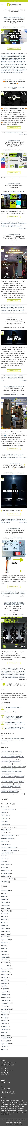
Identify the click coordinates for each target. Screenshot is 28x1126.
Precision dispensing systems (11, 677)
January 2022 (4, 997)
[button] (2, 5)
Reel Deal (3, 856)
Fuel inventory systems (6, 676)
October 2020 (5, 1041)
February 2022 (5, 994)
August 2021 (4, 1012)
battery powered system (11, 307)
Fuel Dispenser (18, 455)
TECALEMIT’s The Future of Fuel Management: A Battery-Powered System (14, 238)
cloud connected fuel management (11, 56)
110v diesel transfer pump (7, 751)
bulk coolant (4, 754)
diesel (8, 455)
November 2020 (5, 1038)
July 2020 (3, 1049)
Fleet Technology (11, 61)
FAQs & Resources (6, 1120)
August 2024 (4, 914)
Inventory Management (10, 17)
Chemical (6, 602)
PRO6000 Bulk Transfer (18, 604)
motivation (3, 378)
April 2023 (4, 954)
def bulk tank (16, 764)
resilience (15, 378)
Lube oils (22, 676)
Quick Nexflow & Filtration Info (13, 707)
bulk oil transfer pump (15, 761)
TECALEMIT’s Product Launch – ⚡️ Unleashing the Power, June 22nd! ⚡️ (14, 467)
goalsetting (16, 377)
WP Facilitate (18, 1124)
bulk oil (10, 759)
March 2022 (4, 992)
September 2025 (5, 890)
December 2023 (5, 934)
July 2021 (3, 1015)
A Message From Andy (7, 804)
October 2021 (5, 1006)
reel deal (3, 791)
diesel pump (14, 769)
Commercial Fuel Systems (13, 58)
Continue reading (14, 48)
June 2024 (4, 919)
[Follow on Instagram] (5, 1092)
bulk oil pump (16, 759)
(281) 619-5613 (5, 1089)
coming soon (23, 519)
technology (8, 522)
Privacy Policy (16, 1120)
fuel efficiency (15, 308)
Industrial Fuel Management (15, 67)
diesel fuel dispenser (6, 769)
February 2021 (5, 1029)
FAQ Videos (4, 821)
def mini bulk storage (6, 766)
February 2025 (5, 902)
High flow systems (16, 676)
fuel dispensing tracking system (17, 223)
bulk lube (21, 756)
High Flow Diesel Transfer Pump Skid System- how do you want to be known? (12, 741)
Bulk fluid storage (9, 673)
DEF (5, 455)
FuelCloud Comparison (15, 66)
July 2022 (3, 980)
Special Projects (5, 864)
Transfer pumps (20, 386)
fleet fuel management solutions (11, 674)
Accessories (4, 807)
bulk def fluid (4, 756)
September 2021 (5, 1009)
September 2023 (5, 940)
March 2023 (4, 957)
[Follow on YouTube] (13, 1092)
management (24, 520)
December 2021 (5, 1000)
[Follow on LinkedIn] (10, 1092)
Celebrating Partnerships (7, 809)
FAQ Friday (4, 818)
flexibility (3, 377)
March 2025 (4, 899)
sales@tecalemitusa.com (7, 1065)
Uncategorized (20, 17)
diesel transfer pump (6, 771)
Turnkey (20, 677)
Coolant (15, 673)
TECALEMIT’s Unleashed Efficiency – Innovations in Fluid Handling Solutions (14, 608)
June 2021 (4, 1018)
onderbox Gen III (22, 69)
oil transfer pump (16, 786)
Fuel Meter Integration (6, 62)
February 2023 (5, 960)
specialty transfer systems (12, 791)
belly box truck (17, 751)
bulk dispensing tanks (13, 756)
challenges (22, 375)
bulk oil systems (5, 761)
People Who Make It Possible (8, 847)
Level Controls (5, 833)
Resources (4, 859)
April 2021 (4, 1023)
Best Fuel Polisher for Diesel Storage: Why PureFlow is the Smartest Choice (15, 728)
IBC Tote (16, 781)
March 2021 (4, 1026)
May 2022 (4, 986)
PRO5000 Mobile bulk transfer (18, 669)
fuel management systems (7, 781)
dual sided (12, 455)
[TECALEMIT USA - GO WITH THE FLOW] (14, 4)
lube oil (3, 784)
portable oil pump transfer (17, 789)
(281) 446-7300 (5, 1082)
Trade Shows (4, 867)
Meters (2, 677)
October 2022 (5, 971)
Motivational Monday (6, 786)
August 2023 (4, 942)
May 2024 (4, 922)
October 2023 (5, 937)
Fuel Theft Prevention (19, 64)
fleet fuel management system (8, 774)
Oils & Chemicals (5, 844)
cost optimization (8, 308)
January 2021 (4, 1032)
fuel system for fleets (9, 64)
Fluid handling (22, 674)
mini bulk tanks (17, 784)
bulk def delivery (17, 754)
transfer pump (13, 794)
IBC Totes (21, 781)
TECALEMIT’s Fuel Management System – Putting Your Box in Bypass (14, 532)
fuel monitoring (4, 310)
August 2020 (4, 1046)
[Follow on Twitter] (8, 1092)
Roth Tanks (4, 861)
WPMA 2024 (4, 882)
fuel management (22, 308)
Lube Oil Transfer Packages (8, 835)
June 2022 (4, 983)
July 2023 (3, 945)
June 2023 (4, 948)
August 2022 (4, 977)
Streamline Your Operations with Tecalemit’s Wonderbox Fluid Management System (14, 144)
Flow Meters (20, 602)
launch (18, 520)
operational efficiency (13, 310)
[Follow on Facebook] (2, 1092)
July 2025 (3, 893)
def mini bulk (23, 764)
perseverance (9, 378)
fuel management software (7, 779)
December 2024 (5, 905)
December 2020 (5, 1035)
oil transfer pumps (6, 789)
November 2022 (5, 968)
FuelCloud (7, 66)
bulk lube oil (4, 759)
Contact (23, 1120)
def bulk (10, 764)
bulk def (10, 754)
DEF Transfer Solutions (14, 59)
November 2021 (5, 1003)
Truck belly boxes (5, 873)
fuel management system (20, 61)
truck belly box (21, 794)
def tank (19, 766)
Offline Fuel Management (13, 69)
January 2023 (4, 963)
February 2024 (5, 928)
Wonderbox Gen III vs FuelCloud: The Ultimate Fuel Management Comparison (14, 21)
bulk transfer (4, 764)
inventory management (12, 457)
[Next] (24, 684)
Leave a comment (23, 73)
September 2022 (5, 974)
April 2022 (4, 989)
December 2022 (5, 966)
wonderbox (8, 72)
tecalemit (3, 72)
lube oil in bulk (9, 784)
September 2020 (5, 1044)
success (19, 378)
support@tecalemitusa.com (8, 1063)
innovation (21, 377)
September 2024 (5, 911)
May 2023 (4, 951)
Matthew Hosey (21, 27)
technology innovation (12, 312)
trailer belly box (5, 794)
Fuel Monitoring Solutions (17, 62)
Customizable (20, 673)
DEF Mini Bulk (13, 602)
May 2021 (4, 1020)
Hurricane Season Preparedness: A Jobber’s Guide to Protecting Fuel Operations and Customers (14, 717)
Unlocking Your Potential (7, 879)
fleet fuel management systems (17, 593)
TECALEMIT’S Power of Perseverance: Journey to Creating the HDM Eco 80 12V (14, 322)
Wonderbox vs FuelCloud (17, 72)
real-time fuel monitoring (6, 70)
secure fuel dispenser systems (19, 70)
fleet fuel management (17, 771)
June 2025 (4, 896)
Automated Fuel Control (6, 55)
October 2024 (5, 908)
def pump (14, 766)
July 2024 (3, 916)
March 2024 (4, 925)
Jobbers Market (5, 830)
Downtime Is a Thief (10, 712)
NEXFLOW (4, 841)
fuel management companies (13, 225)
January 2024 (4, 931)
